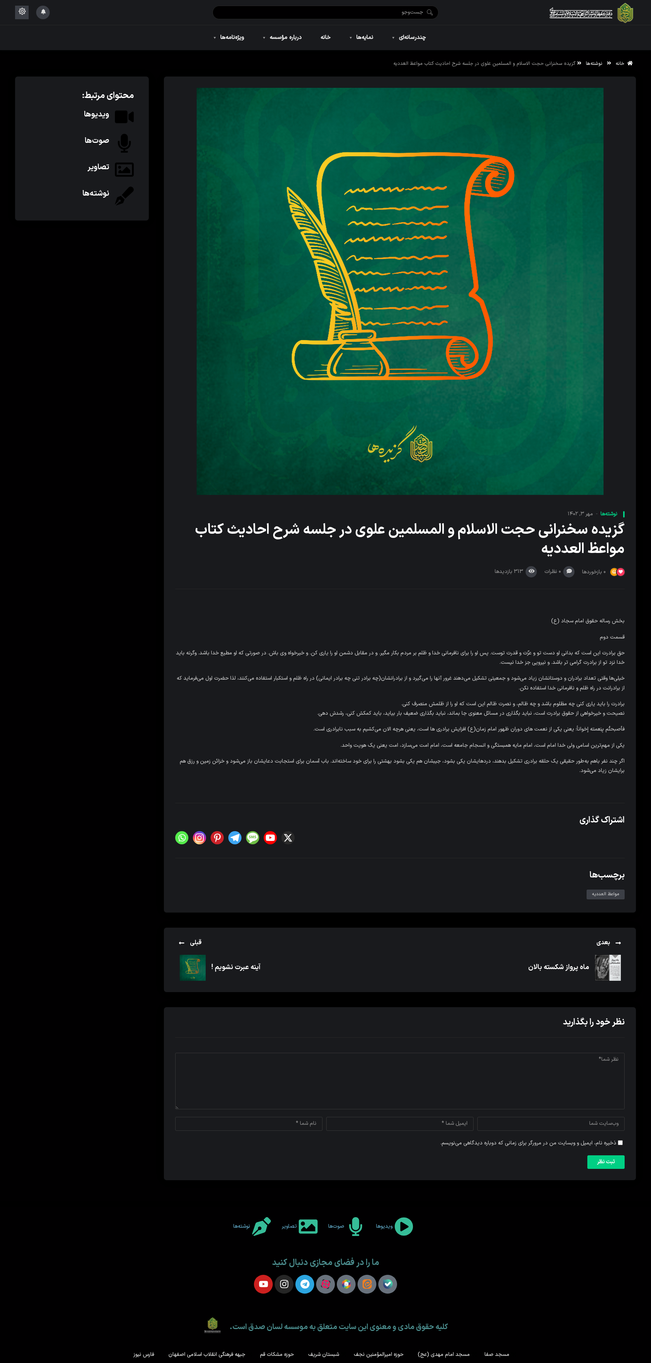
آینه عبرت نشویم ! (236, 967)
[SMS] (252, 837)
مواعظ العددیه (605, 894)
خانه (621, 63)
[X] (288, 837)
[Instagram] (199, 837)
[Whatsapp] (181, 837)
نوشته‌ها (594, 63)
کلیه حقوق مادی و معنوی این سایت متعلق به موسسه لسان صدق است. (338, 1327)
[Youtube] (270, 837)
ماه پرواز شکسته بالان (558, 967)
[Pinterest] (217, 837)
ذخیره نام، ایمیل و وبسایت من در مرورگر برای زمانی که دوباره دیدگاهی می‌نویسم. (528, 1143)
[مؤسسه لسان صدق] (592, 12)
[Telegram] (234, 837)
